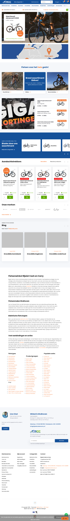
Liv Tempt (46, 389)
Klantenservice (34, 2)
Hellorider (4, 478)
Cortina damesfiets (30, 367)
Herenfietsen (11, 358)
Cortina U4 (46, 356)
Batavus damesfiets (31, 391)
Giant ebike (29, 360)
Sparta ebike (29, 359)
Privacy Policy (5, 472)
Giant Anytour (47, 365)
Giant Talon (46, 360)
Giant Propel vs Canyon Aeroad (15, 391)
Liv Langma (46, 377)
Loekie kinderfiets (30, 386)
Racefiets (20, 5)
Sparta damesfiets (30, 379)
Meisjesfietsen (11, 373)
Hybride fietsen (12, 370)
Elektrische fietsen (12, 365)
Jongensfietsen (12, 372)
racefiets (21, 342)
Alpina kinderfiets (30, 371)
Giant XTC (46, 379)
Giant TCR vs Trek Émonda (14, 393)
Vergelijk (7, 192)
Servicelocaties (5, 491)
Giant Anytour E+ (48, 391)
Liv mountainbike (30, 383)
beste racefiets (12, 388)
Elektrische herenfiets (13, 377)
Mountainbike (35, 5)
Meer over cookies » (35, 519)
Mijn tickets (20, 461)
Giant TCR (46, 361)
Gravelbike (27, 5)
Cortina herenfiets (30, 366)
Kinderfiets (43, 5)
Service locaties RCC (7, 474)
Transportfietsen (12, 368)
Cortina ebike (29, 372)
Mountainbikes (11, 366)
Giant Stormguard (48, 394)
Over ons (4, 459)
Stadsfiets (14, 5)
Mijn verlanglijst (20, 463)
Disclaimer (4, 470)
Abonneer (61, 440)
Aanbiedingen (50, 5)
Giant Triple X (47, 372)
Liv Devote (46, 382)
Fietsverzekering (5, 480)
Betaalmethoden (6, 463)
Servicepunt (67, 5)
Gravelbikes (11, 375)
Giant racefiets (29, 362)
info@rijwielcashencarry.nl (37, 426)
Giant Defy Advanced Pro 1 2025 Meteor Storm (43, 182)
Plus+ (41, 507)
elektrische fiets (24, 319)
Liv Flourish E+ (47, 396)
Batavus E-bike (29, 390)
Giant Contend (47, 385)
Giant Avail (46, 380)
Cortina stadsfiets (30, 376)
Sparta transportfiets (31, 369)
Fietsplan (4, 476)
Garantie (4, 485)
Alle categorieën (18, 2)
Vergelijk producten (21, 465)
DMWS (37, 507)
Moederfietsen (11, 361)
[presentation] (64, 154)
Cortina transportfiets (31, 378)
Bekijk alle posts (13, 228)
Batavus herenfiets (30, 393)
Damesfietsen (11, 356)
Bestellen (4, 461)
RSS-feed (46, 507)
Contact (5, 428)
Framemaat (5, 487)
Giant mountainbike (31, 364)
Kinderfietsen (11, 360)
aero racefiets (11, 389)
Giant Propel (47, 387)
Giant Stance (47, 375)
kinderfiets (28, 286)
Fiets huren (4, 482)
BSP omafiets (29, 388)
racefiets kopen (12, 386)
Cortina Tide (47, 392)
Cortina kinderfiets (30, 385)
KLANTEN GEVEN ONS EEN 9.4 (9, 9)
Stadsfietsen (11, 379)
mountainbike (42, 347)
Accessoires (59, 5)
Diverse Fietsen (12, 380)
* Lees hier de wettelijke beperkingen (37, 443)
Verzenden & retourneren (8, 465)
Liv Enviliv (46, 363)
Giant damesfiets (30, 381)
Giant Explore (47, 370)
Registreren (20, 457)
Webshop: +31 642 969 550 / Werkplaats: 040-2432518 (45, 424)
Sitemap (4, 489)
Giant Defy (46, 373)
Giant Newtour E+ (48, 358)
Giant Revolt (47, 384)
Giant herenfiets (30, 374)
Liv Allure (46, 368)
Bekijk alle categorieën (7, 149)
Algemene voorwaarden (7, 468)
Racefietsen (11, 363)
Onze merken (5, 214)
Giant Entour (47, 366)
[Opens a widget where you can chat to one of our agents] (65, 518)
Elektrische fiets (6, 5)
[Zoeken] (51, 2)
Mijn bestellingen (21, 459)
